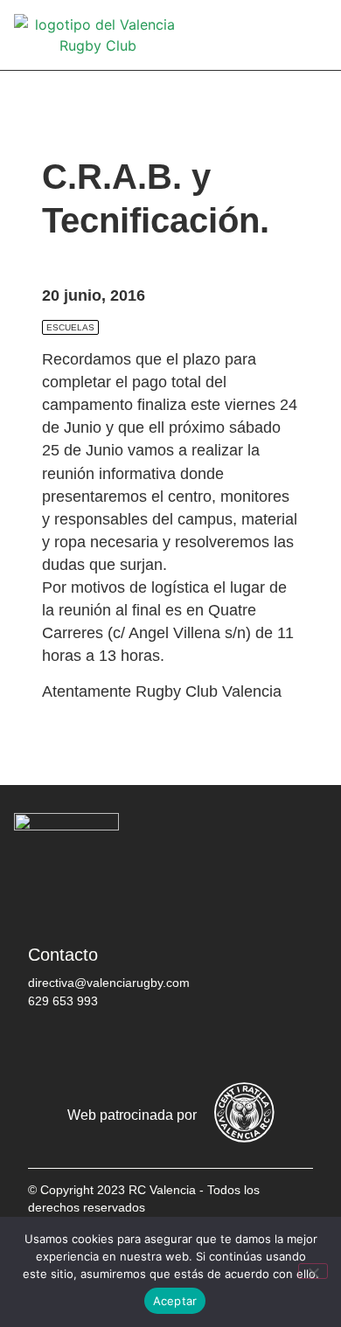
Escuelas (70, 327)
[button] (315, 35)
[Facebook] (50, 1046)
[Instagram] (155, 1046)
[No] (313, 1271)
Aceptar (175, 1301)
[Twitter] (102, 1046)
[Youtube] (207, 1046)
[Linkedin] (260, 1046)
